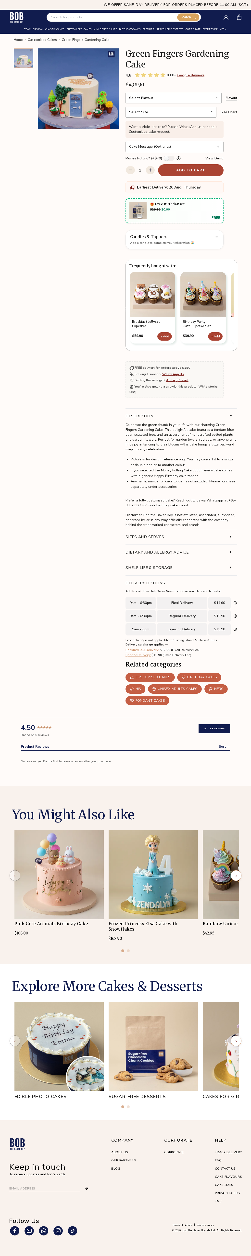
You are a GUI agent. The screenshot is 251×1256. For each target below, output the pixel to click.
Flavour (231, 98)
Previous (125, 309)
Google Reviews (190, 75)
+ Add (164, 336)
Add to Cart (190, 170)
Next (237, 309)
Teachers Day (33, 29)
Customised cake (142, 132)
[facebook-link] (15, 1231)
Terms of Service (182, 1225)
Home (18, 40)
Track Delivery (228, 1152)
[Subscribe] (86, 1188)
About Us (119, 1152)
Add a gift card (177, 380)
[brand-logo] (17, 17)
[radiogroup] (150, 75)
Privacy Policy (228, 1193)
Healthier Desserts (169, 29)
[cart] (242, 15)
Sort (222, 747)
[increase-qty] (150, 170)
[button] (152, 308)
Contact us (225, 1169)
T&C (218, 1201)
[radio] (137, 75)
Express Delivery (214, 29)
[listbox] (174, 98)
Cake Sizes (224, 1185)
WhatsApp (188, 126)
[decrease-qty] (130, 170)
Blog (115, 1169)
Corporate (174, 1152)
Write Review (214, 728)
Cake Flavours (228, 1177)
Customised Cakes (42, 40)
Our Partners (123, 1160)
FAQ (218, 1160)
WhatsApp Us (173, 374)
